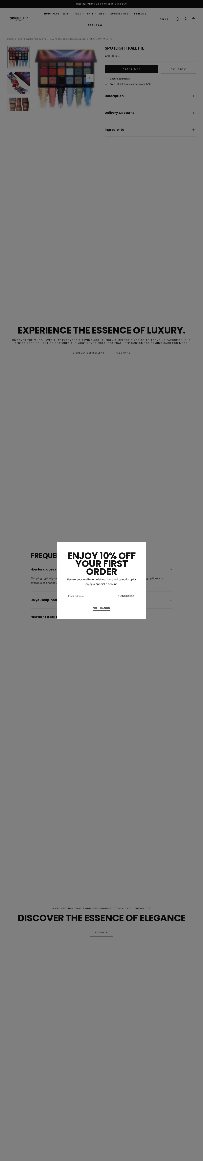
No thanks (101, 608)
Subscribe (126, 596)
